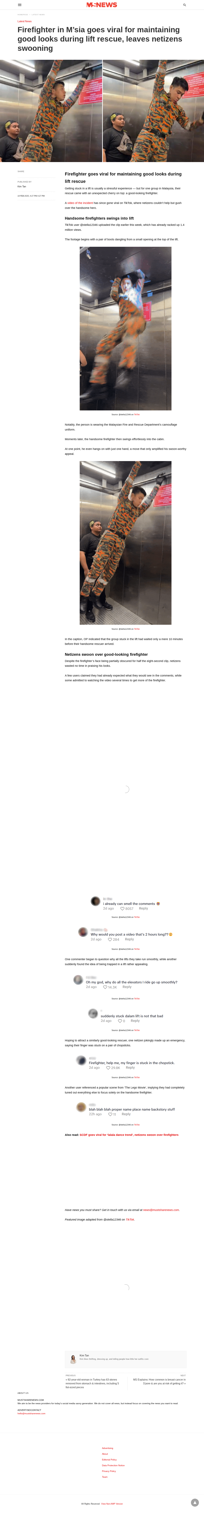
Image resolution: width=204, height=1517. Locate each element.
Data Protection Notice (113, 1465)
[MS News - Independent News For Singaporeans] (102, 4)
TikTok (137, 414)
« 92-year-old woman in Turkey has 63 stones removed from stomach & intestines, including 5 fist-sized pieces (92, 1383)
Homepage (23, 15)
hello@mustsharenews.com (31, 1413)
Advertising (107, 1448)
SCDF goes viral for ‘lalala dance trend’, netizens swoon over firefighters (129, 1134)
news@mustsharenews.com (161, 1210)
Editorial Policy (109, 1459)
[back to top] (195, 1503)
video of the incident (80, 203)
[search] (184, 5)
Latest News (38, 15)
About (105, 1454)
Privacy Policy (109, 1471)
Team (105, 1477)
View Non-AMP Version (112, 1504)
